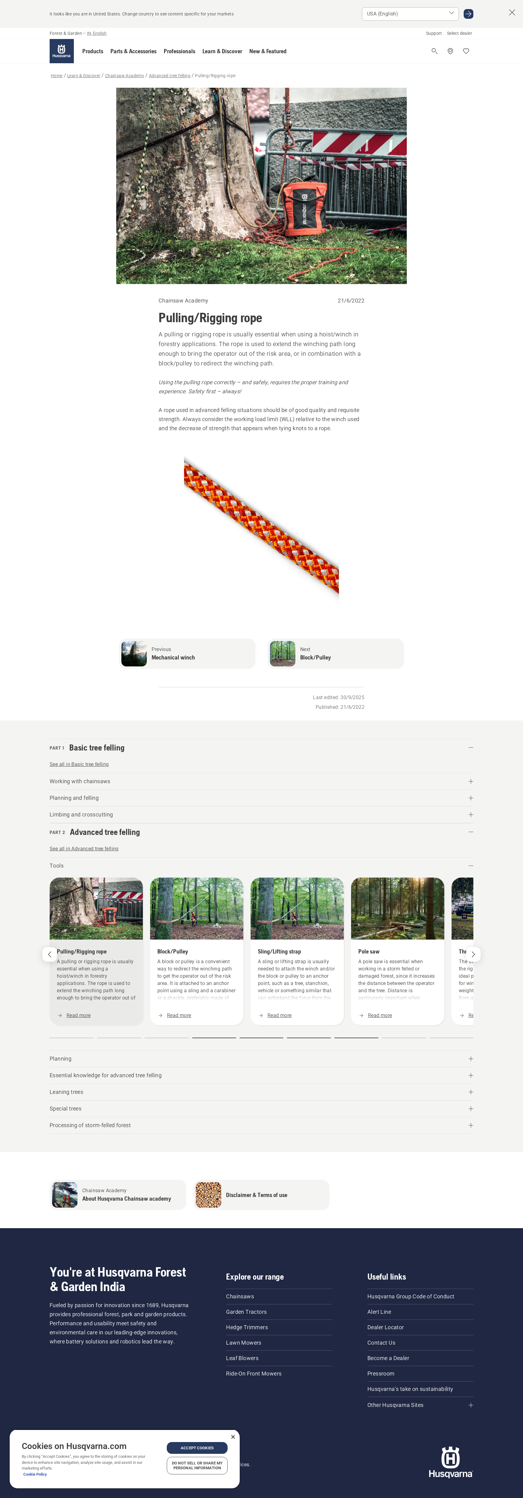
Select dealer (459, 33)
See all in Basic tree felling (79, 764)
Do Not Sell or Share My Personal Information (197, 1465)
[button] (93, 51)
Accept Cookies (197, 1448)
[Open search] (434, 51)
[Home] (62, 51)
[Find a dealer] (450, 51)
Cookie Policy (35, 1474)
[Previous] (49, 954)
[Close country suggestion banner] (512, 12)
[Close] (233, 1436)
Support (434, 33)
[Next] (473, 954)
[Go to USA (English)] (468, 14)
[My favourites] (466, 51)
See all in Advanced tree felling (84, 849)
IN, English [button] (97, 33)
